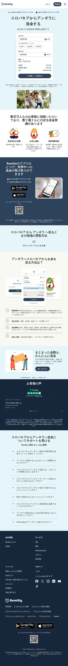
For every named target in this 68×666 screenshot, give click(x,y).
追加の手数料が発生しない (34, 146)
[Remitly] (7, 4)
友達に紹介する (10, 592)
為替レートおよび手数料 (13, 571)
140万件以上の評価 (22, 12)
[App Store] (19, 195)
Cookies (56, 616)
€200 (21, 46)
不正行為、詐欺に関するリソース (16, 579)
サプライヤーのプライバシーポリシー (18, 611)
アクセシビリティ (45, 616)
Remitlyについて (10, 542)
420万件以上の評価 (48, 12)
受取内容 (20, 51)
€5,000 (38, 46)
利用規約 (45, 86)
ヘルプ (37, 571)
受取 (36, 546)
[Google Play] (19, 188)
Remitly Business (40, 550)
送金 (36, 542)
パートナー (9, 584)
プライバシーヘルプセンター (15, 616)
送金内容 (20, 36)
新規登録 (57, 4)
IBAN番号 (8, 588)
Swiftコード (9, 575)
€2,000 (29, 46)
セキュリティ (31, 616)
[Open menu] (65, 4)
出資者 (7, 546)
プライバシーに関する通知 (41, 606)
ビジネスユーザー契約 (21, 606)
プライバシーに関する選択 (42, 611)
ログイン (48, 4)
